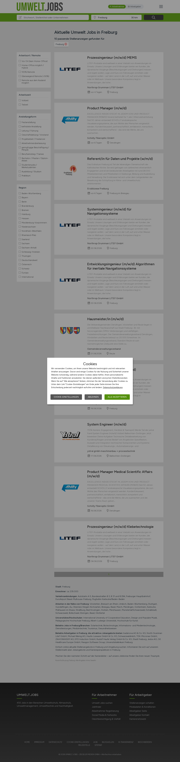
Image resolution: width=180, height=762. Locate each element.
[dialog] (90, 381)
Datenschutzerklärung (113, 387)
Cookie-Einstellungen (66, 397)
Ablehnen (93, 397)
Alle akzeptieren (117, 397)
